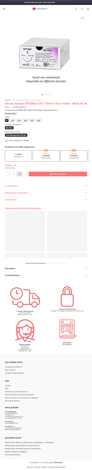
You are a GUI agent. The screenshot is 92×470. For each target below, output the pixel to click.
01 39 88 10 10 (9, 415)
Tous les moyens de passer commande (19, 395)
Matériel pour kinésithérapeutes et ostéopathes (23, 448)
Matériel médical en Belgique (16, 452)
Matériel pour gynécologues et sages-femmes (22, 445)
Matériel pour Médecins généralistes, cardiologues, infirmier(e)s (29, 442)
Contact (8, 385)
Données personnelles (56, 467)
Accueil (7, 100)
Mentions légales (40, 467)
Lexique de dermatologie (14, 373)
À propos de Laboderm (13, 367)
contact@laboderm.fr (11, 423)
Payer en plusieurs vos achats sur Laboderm (21, 398)
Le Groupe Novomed (12, 455)
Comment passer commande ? (16, 391)
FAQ (6, 388)
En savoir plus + (11, 113)
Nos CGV (30, 467)
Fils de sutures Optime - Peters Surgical (28, 100)
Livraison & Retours (12, 401)
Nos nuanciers (10, 370)
